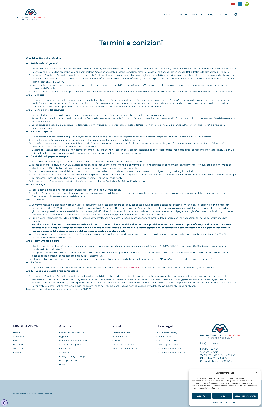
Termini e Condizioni (123, 344)
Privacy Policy (230, 402)
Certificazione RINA (166, 340)
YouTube (18, 348)
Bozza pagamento (69, 360)
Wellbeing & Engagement (73, 340)
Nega (222, 396)
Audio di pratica (120, 336)
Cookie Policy (218, 402)
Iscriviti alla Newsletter (124, 348)
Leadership (65, 348)
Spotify (17, 352)
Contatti (223, 14)
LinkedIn (18, 344)
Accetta (201, 396)
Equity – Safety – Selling (72, 356)
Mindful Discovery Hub (71, 332)
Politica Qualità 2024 (167, 344)
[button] (256, 373)
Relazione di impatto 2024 (170, 352)
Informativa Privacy (166, 332)
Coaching (64, 352)
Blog (210, 14)
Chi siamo (181, 14)
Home (167, 14)
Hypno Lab (65, 336)
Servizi (195, 14)
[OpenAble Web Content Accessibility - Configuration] (4, 403)
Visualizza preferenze (245, 396)
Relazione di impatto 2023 (170, 348)
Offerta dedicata (121, 332)
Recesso (63, 364)
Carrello (116, 340)
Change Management (71, 344)
